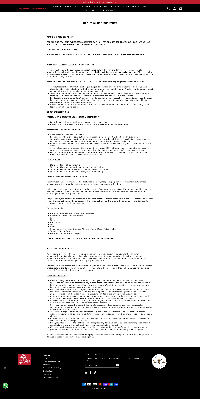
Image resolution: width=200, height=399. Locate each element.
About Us (46, 355)
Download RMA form (56, 275)
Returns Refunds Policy (52, 368)
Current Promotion (50, 377)
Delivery (46, 358)
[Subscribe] (117, 365)
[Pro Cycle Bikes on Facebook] (90, 372)
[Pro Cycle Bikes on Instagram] (86, 372)
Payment (46, 365)
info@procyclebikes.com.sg (81, 270)
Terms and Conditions (51, 361)
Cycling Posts (48, 371)
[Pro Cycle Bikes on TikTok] (95, 372)
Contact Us (47, 374)
